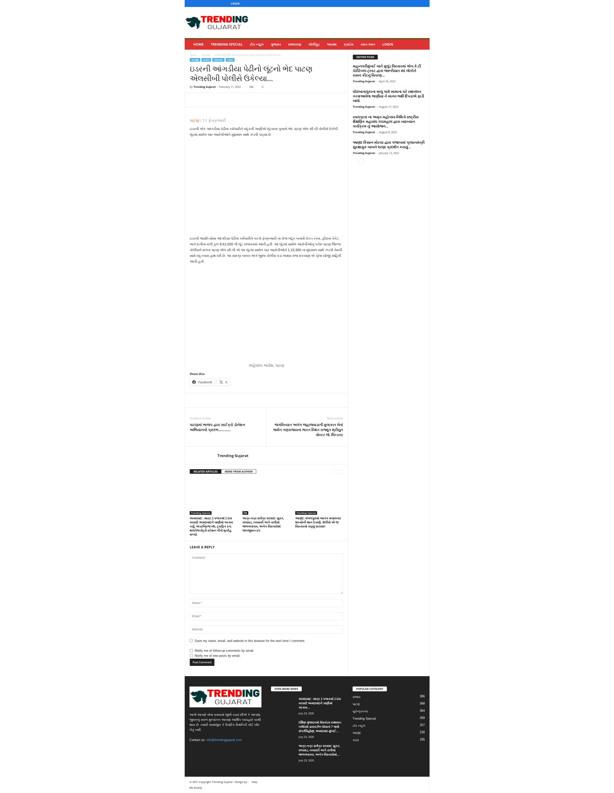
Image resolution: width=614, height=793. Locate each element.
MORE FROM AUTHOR (239, 471)
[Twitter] (416, 3)
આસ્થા (332, 44)
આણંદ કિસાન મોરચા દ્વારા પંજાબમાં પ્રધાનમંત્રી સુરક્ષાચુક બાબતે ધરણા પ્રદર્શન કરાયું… (389, 144)
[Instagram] (408, 3)
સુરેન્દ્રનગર (360, 711)
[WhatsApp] (227, 100)
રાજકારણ (294, 44)
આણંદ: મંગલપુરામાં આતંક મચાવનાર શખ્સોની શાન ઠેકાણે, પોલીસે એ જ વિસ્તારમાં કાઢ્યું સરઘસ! (318, 522)
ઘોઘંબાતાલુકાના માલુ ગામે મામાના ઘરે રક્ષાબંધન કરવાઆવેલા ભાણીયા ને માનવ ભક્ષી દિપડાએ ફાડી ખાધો (388, 96)
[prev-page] (334, 471)
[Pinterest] (216, 100)
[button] (422, 44)
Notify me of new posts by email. (218, 655)
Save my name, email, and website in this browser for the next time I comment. (250, 641)
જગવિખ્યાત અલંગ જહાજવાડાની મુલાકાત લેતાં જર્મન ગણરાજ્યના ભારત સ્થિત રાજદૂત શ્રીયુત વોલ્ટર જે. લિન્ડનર (308, 429)
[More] (239, 100)
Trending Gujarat (205, 87)
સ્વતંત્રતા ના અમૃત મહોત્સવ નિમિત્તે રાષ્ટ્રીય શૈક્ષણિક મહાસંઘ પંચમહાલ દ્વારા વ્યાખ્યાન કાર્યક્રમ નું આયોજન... (386, 121)
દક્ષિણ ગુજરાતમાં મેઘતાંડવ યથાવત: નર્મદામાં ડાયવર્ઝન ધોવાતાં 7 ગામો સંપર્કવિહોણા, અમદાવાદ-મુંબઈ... (320, 726)
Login (235, 3)
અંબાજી (206, 55)
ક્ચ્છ (356, 740)
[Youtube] (423, 3)
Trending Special (227, 44)
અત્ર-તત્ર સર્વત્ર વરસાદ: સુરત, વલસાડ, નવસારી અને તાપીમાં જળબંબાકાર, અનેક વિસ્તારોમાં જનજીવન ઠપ (263, 524)
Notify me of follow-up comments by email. (224, 650)
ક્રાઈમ (349, 44)
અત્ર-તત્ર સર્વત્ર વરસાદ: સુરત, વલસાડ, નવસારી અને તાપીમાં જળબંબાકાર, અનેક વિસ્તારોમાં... (319, 750)
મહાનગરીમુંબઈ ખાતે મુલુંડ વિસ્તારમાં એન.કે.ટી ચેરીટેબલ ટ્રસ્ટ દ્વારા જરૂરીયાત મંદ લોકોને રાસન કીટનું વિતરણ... (387, 70)
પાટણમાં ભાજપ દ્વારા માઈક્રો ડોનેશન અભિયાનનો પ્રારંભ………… (217, 427)
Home (198, 44)
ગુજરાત (276, 44)
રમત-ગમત (368, 44)
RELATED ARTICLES (206, 471)
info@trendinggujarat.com (224, 740)
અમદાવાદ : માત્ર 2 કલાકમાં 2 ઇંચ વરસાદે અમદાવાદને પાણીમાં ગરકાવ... (320, 703)
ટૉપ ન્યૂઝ (257, 44)
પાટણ (356, 704)
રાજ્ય (230, 59)
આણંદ (357, 733)
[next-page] (340, 471)
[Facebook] (401, 3)
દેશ (245, 513)
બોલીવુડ (314, 44)
